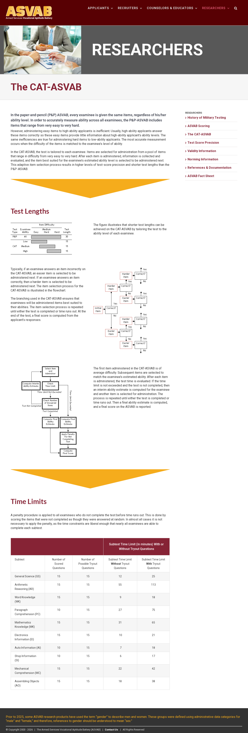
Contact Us (111, 729)
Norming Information (203, 159)
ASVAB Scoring (199, 126)
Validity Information (202, 151)
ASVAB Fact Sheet (201, 176)
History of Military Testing (207, 117)
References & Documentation (209, 167)
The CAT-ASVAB (199, 134)
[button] (235, 8)
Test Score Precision (203, 142)
